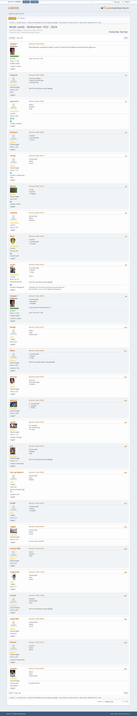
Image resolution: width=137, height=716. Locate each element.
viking (12, 155)
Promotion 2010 (72, 23)
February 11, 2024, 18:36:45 (36, 668)
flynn (12, 236)
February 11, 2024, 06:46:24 (36, 526)
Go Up (11, 693)
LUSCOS (13, 8)
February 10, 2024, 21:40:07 (36, 377)
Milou (12, 350)
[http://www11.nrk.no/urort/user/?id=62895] (11, 285)
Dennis (65, 23)
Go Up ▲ (127, 714)
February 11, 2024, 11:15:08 (36, 572)
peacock (13, 400)
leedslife (13, 213)
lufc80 (12, 503)
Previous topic (114, 32)
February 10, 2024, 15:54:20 (36, 44)
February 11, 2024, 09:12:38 (36, 548)
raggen (13, 526)
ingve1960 (14, 619)
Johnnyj (13, 377)
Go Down (12, 38)
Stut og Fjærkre (16, 472)
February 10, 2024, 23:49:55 (36, 472)
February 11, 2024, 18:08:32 (36, 619)
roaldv (13, 422)
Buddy (13, 327)
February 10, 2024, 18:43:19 (36, 264)
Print (126, 38)
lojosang (49, 23)
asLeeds (13, 668)
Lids (61, 23)
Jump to (100, 701)
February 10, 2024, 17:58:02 (36, 75)
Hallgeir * (56, 23)
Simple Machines (21, 713)
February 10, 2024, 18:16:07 (36, 236)
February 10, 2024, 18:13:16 (36, 213)
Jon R (45, 23)
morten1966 (15, 548)
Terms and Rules (119, 714)
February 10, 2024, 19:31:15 (36, 327)
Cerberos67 (14, 572)
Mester (13, 186)
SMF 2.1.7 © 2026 (11, 713)
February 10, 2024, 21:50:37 (36, 422)
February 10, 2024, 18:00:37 (36, 132)
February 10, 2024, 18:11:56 (36, 186)
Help (112, 714)
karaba (13, 595)
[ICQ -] (11, 118)
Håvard (13, 642)
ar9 (11, 446)
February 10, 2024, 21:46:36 (36, 400)
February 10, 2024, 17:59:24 (36, 101)
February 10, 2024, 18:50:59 (36, 296)
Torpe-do (13, 75)
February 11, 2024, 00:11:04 (36, 503)
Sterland (13, 132)
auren (12, 264)
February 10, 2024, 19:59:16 (36, 350)
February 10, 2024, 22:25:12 (36, 446)
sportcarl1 (14, 101)
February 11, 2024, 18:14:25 (36, 642)
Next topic (124, 32)
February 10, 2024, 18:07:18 (36, 155)
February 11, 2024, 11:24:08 (36, 595)
